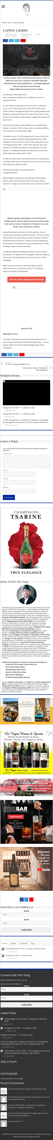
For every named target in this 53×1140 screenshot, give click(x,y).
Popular (13, 943)
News (10, 23)
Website (6, 487)
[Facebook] (22, 899)
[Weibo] (31, 899)
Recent (4, 943)
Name (5, 470)
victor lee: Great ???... (16, 1121)
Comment (7, 454)
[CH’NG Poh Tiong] (26, 9)
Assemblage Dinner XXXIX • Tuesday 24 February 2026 (25, 949)
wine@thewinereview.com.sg (16, 980)
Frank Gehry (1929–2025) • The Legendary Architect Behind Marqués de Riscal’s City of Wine (27, 1052)
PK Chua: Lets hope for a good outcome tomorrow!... (27, 1089)
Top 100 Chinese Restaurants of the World (20, 108)
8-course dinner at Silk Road (35, 106)
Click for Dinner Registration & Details (26, 279)
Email (5, 479)
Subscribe (26, 930)
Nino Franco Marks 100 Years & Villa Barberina (35, 368)
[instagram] (26, 899)
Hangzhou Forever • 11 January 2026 (19, 407)
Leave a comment (11, 36)
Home (4, 23)
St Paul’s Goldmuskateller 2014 (17, 363)
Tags (32, 943)
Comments (23, 943)
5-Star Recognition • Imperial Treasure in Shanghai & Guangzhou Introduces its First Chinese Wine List (25, 421)
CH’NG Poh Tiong (10, 34)
